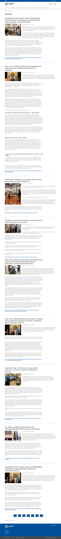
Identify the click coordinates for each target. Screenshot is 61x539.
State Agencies (53, 0)
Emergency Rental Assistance (34, 7)
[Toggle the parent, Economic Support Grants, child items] (26, 7)
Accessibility (17, 537)
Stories (13, 7)
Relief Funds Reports (45, 7)
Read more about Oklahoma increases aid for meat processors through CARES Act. (21, 212)
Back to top (53, 525)
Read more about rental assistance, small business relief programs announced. (21, 256)
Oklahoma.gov (7, 537)
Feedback (22, 537)
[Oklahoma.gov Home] (5, 0)
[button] (15, 515)
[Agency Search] (55, 4)
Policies (12, 537)
